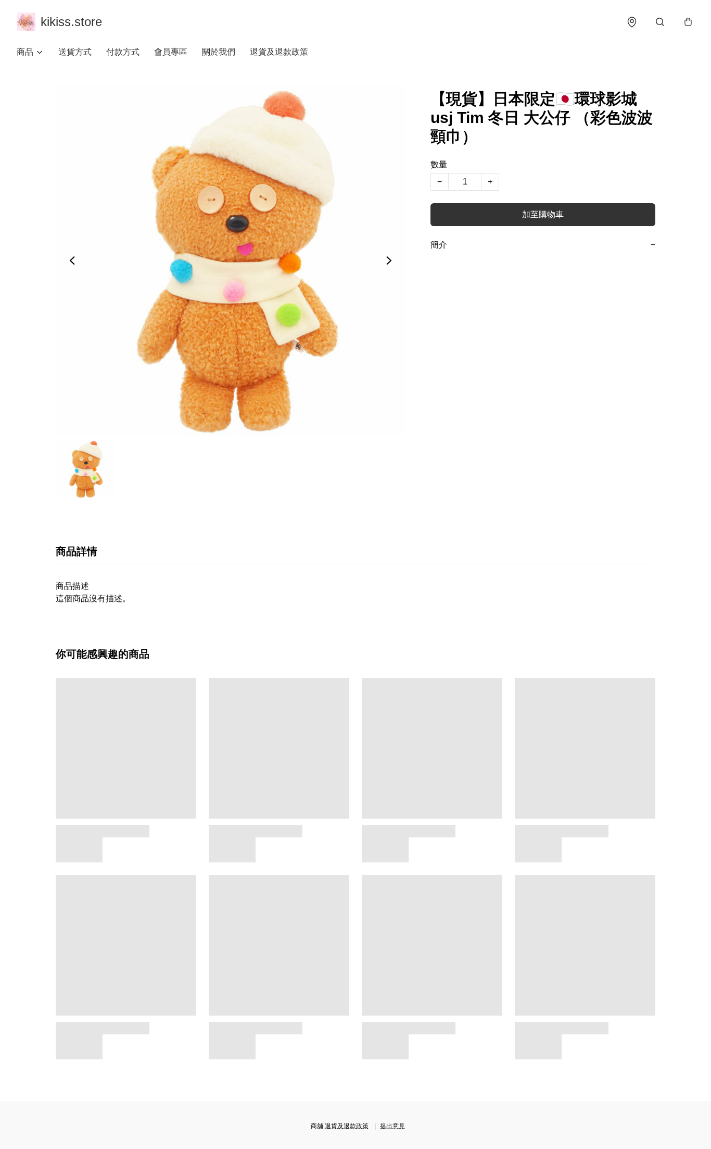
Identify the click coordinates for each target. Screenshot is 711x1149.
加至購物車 (543, 214)
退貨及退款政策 (279, 51)
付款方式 (122, 51)
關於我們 (218, 51)
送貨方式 (75, 51)
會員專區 (170, 51)
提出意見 (392, 1126)
